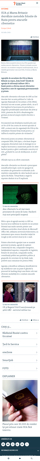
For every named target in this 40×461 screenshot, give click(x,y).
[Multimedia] (20, 458)
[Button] (34, 37)
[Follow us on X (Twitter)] (27, 444)
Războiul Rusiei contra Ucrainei (15, 335)
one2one (7, 352)
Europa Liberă (6, 28)
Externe (4, 9)
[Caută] (32, 458)
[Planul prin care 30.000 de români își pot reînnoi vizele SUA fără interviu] (20, 400)
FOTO (5, 368)
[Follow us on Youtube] (8, 444)
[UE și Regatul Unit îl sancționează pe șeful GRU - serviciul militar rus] (20, 292)
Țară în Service (10, 344)
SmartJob (7, 360)
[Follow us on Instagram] (13, 444)
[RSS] (17, 444)
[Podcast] (8, 458)
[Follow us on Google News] (22, 444)
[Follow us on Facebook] (3, 444)
